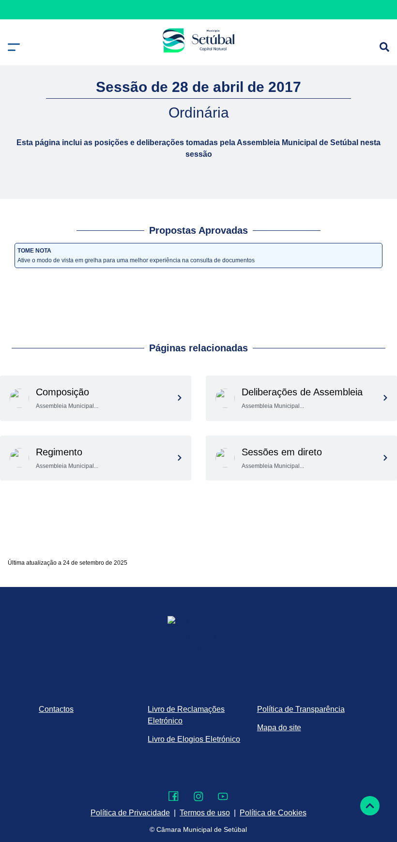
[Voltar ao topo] (370, 805)
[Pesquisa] (384, 47)
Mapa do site (279, 727)
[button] (14, 47)
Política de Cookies (273, 813)
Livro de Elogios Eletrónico (194, 739)
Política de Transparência (301, 709)
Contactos (56, 709)
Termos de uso (205, 813)
